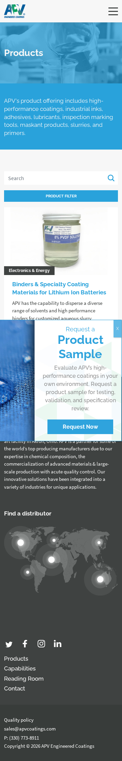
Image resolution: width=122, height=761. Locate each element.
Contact (14, 688)
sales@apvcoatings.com (30, 728)
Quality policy (19, 720)
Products (16, 658)
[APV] (14, 11)
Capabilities (20, 668)
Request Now (80, 427)
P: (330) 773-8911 (21, 738)
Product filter (61, 196)
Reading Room (24, 678)
